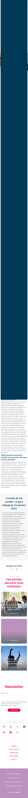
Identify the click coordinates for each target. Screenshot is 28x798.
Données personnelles (14, 782)
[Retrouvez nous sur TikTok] (17, 732)
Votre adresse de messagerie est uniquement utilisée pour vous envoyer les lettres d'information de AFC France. (14, 703)
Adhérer (14, 746)
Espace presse (14, 756)
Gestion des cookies (14, 786)
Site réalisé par (10, 792)
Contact (14, 759)
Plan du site (14, 778)
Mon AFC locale (14, 749)
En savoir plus (14, 613)
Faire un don (14, 752)
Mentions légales (14, 774)
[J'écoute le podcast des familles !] (11, 732)
